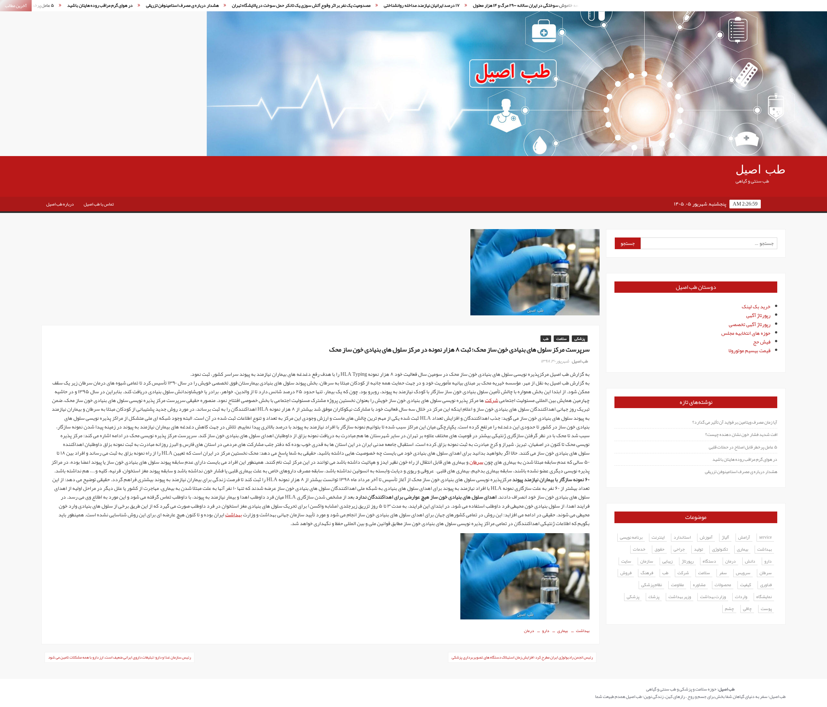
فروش (626, 573)
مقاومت (677, 585)
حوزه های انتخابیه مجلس (745, 333)
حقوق (659, 549)
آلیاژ (725, 537)
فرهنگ (647, 573)
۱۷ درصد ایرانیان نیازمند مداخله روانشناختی (371, 5)
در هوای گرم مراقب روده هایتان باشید (744, 459)
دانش (750, 561)
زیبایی (667, 561)
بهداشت (233, 515)
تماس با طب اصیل (99, 203)
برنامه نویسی (631, 537)
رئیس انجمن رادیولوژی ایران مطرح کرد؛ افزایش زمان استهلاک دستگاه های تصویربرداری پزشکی (522, 657)
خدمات (639, 549)
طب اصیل (761, 169)
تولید (698, 549)
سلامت (561, 338)
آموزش (706, 537)
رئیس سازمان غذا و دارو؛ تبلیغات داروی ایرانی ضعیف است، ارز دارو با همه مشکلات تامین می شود (119, 657)
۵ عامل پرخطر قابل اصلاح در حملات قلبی (743, 447)
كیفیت (745, 585)
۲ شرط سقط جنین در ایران (568, 5)
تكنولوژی (720, 549)
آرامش (744, 537)
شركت (683, 573)
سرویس (743, 573)
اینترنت (658, 537)
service (765, 537)
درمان (529, 631)
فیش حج (761, 342)
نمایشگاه (764, 597)
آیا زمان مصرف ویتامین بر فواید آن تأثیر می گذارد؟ (734, 422)
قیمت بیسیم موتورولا (749, 350)
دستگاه (709, 561)
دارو (545, 631)
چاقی (747, 609)
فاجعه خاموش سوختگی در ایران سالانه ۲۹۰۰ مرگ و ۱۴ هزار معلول (478, 5)
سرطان (476, 462)
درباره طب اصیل (60, 203)
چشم (729, 609)
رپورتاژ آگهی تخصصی (749, 324)
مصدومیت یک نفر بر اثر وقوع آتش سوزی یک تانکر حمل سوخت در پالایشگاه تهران (250, 5)
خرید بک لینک (756, 306)
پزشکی (579, 338)
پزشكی (633, 597)
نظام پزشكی (651, 585)
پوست (766, 609)
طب (546, 338)
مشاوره (699, 585)
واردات (741, 597)
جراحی (679, 549)
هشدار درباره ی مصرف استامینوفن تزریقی (131, 5)
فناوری (766, 585)
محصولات (723, 585)
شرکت (491, 400)
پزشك (653, 597)
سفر (723, 573)
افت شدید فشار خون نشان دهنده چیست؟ (741, 434)
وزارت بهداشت (713, 597)
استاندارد (682, 537)
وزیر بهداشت (679, 597)
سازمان (646, 561)
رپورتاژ (688, 561)
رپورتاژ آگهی (758, 315)
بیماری (562, 631)
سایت (626, 561)
